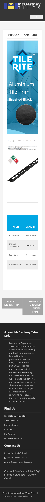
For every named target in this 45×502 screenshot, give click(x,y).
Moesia (15, 496)
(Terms (22, 471)
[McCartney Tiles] (22, 5)
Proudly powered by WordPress (19, 493)
